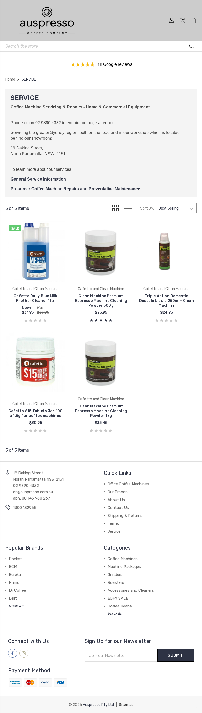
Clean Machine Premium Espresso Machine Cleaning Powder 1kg (101, 411)
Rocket (15, 558)
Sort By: (147, 208)
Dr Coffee (17, 590)
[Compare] (183, 23)
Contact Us (118, 507)
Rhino (14, 582)
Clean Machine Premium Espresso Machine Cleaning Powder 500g (101, 301)
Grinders (115, 574)
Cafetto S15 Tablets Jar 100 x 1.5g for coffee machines (35, 413)
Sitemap (126, 704)
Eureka (15, 574)
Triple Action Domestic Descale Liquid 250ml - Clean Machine (166, 301)
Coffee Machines (123, 558)
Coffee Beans (120, 606)
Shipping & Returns (125, 515)
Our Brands (118, 492)
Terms (113, 523)
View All (16, 606)
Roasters (116, 582)
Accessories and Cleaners (131, 590)
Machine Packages (124, 566)
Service (114, 531)
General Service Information (38, 179)
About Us (116, 499)
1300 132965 (24, 507)
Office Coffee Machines (128, 484)
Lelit (13, 598)
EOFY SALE (118, 598)
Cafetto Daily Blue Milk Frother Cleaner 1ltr (35, 298)
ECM (13, 566)
